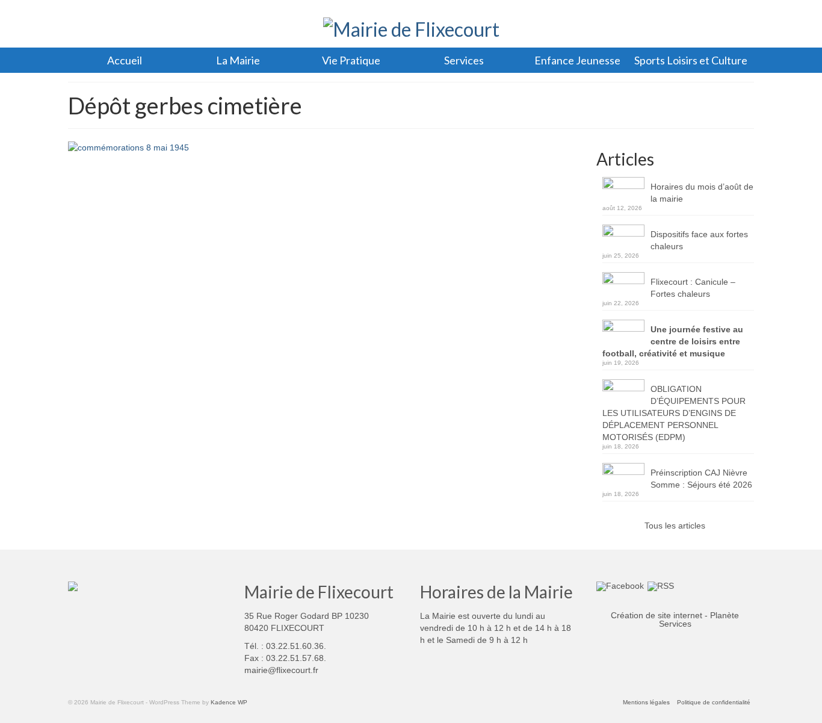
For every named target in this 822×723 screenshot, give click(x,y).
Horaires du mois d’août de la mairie (701, 192)
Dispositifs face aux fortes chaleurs (699, 240)
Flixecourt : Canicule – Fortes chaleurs (692, 288)
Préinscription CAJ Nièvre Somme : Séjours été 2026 (701, 478)
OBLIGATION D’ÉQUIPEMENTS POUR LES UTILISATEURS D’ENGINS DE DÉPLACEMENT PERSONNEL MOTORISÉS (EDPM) (674, 413)
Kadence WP (229, 702)
